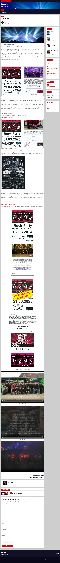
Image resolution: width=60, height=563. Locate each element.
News (2, 16)
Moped (48, 108)
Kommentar (4, 503)
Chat (42, 10)
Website (3, 535)
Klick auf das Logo (53, 86)
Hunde (48, 106)
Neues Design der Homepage (16, 493)
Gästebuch (33, 10)
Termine (17, 10)
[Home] (2, 10)
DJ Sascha (4, 5)
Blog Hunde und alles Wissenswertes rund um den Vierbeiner (52, 65)
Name (3, 523)
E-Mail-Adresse (5, 529)
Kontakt (38, 10)
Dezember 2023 (50, 95)
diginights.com (15, 63)
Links (28, 10)
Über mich (6, 10)
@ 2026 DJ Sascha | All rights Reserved (6, 560)
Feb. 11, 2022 (12, 494)
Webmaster (14, 482)
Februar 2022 (49, 97)
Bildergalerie (23, 10)
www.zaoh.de (3, 57)
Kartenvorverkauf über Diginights (7, 65)
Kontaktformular (17, 560)
